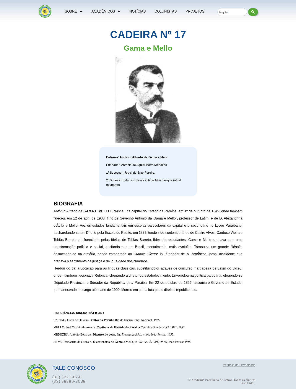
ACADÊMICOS (103, 11)
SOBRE (71, 11)
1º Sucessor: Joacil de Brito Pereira (130, 172)
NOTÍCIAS (137, 11)
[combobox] (232, 12)
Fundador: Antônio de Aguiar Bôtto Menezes (136, 164)
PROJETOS (194, 11)
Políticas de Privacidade (239, 365)
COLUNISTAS (166, 11)
